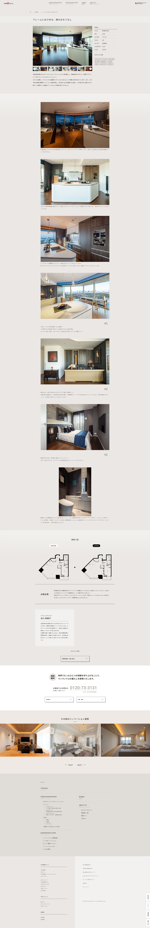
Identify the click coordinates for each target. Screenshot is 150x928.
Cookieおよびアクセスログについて (91, 875)
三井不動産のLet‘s (45, 882)
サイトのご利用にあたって (89, 879)
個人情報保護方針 (87, 864)
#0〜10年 (97, 61)
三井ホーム (43, 872)
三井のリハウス (44, 888)
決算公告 (85, 883)
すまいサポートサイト (45, 904)
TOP (30, 12)
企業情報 (43, 917)
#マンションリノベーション (101, 59)
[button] (90, 69)
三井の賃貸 (43, 890)
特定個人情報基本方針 (88, 868)
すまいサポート (44, 876)
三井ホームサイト (44, 906)
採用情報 (43, 919)
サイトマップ (86, 887)
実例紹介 (37, 12)
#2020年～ (103, 61)
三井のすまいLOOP (45, 884)
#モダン (97, 64)
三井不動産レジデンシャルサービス (48, 874)
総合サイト (43, 902)
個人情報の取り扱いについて (89, 872)
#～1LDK (110, 61)
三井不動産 (43, 870)
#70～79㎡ (111, 59)
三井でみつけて (44, 880)
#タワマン (111, 64)
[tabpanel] (25, 740)
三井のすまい (43, 886)
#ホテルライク (103, 64)
